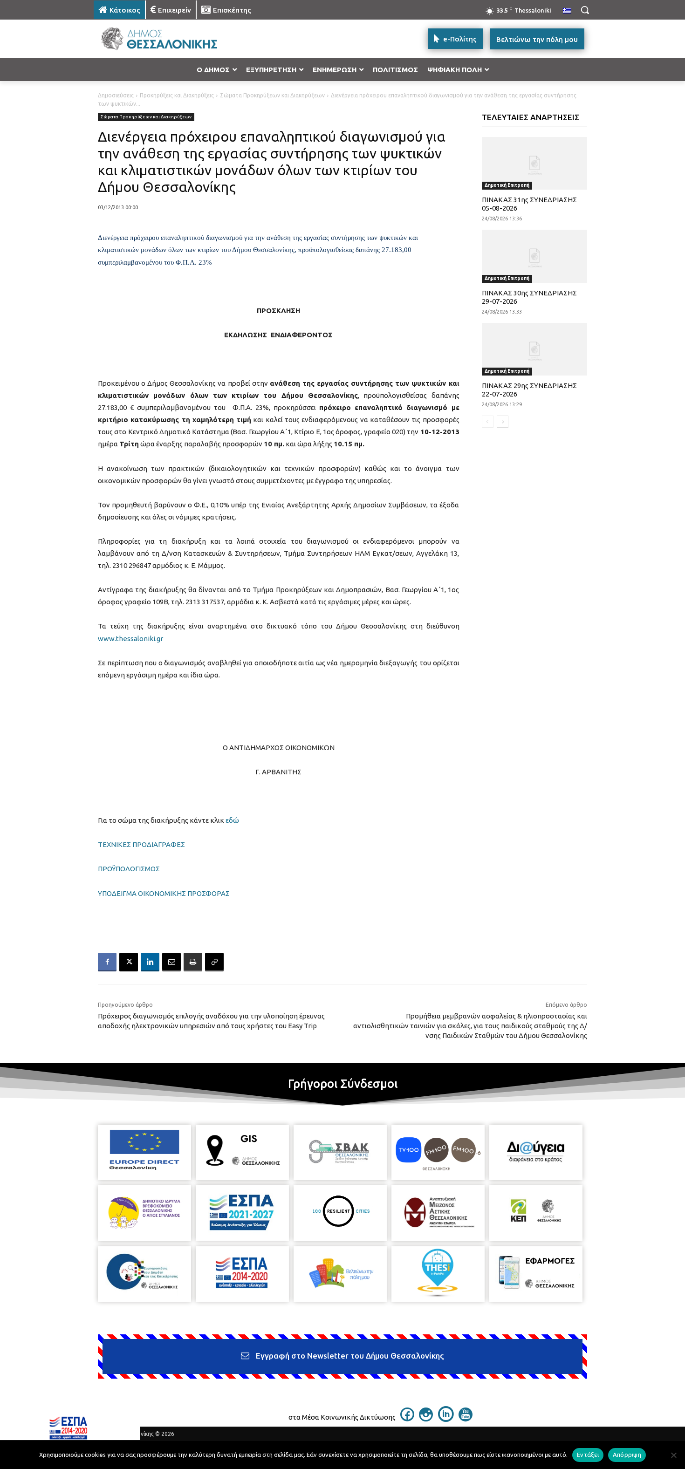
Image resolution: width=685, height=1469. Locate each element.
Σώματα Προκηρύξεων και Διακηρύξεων (272, 95)
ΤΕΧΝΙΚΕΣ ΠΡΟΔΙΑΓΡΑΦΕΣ (141, 844)
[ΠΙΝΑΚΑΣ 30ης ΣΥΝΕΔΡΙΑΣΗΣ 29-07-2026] (535, 256)
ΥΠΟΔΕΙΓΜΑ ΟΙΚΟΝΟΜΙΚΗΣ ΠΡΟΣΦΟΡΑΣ (164, 893)
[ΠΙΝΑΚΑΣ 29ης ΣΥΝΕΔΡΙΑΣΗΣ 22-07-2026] (535, 349)
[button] (584, 9)
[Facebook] (107, 962)
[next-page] (502, 422)
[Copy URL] (214, 962)
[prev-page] (487, 422)
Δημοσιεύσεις (116, 95)
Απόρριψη (627, 1454)
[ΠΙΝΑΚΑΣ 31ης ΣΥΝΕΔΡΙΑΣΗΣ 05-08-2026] (535, 163)
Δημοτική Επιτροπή (507, 185)
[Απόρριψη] (673, 1455)
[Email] (171, 962)
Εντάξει (588, 1454)
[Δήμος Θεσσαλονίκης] (168, 39)
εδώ (232, 820)
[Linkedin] (150, 962)
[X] (128, 962)
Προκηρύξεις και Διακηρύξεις (177, 95)
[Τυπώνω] (193, 962)
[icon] (407, 1418)
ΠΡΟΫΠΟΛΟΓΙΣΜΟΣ (129, 869)
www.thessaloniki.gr (130, 638)
